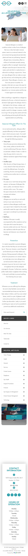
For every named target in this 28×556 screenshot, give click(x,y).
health (5, 359)
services (6, 367)
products (6, 388)
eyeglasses (6, 375)
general (6, 363)
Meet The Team (7, 333)
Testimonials (6, 339)
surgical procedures (8, 383)
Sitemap (23, 551)
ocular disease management (11, 396)
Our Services (7, 328)
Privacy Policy (17, 551)
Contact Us (6, 344)
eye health (6, 379)
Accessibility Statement (8, 551)
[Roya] (17, 553)
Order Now (14, 417)
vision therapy (7, 355)
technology (6, 400)
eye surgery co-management (11, 392)
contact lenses (7, 371)
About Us (6, 323)
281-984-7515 (14, 485)
